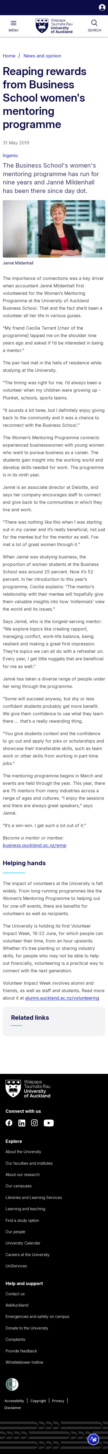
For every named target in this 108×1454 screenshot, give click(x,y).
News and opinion (42, 56)
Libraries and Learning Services (34, 1197)
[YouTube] (49, 1123)
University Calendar (23, 1243)
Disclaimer (12, 1408)
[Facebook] (9, 1123)
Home (9, 56)
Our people (15, 1231)
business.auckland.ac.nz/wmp (34, 845)
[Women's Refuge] (12, 1389)
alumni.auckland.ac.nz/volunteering (62, 998)
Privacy (58, 1401)
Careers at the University (28, 1254)
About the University (23, 1151)
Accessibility (14, 1401)
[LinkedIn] (21, 1123)
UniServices (16, 1266)
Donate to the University (27, 1328)
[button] (102, 8)
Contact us (15, 1293)
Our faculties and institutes (29, 1163)
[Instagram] (34, 1123)
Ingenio (10, 155)
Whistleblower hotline (24, 1362)
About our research (23, 1174)
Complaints (15, 1339)
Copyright (38, 1401)
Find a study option (22, 1220)
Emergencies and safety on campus (37, 1316)
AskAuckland (17, 1305)
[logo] (54, 26)
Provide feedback (21, 1351)
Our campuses (19, 1185)
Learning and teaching (25, 1208)
